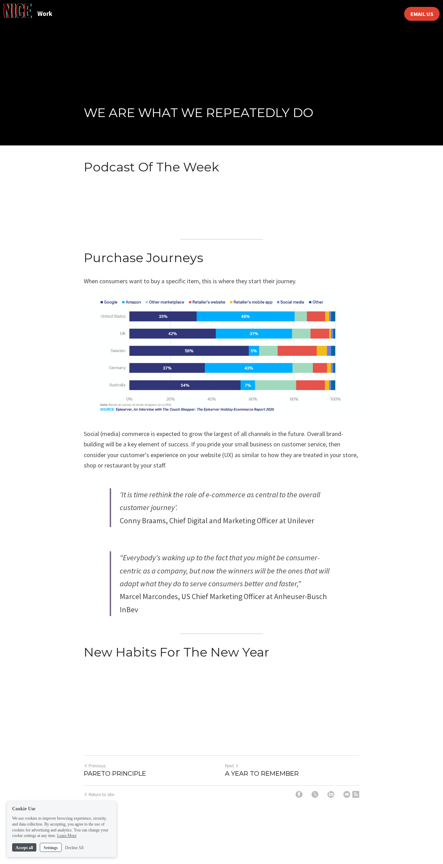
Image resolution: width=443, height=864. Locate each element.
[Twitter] (314, 794)
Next (229, 766)
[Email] (346, 794)
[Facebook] (299, 794)
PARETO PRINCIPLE (115, 773)
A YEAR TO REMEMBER (262, 773)
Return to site (101, 794)
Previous (97, 766)
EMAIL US (421, 13)
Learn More (66, 835)
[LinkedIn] (330, 794)
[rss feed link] (355, 794)
